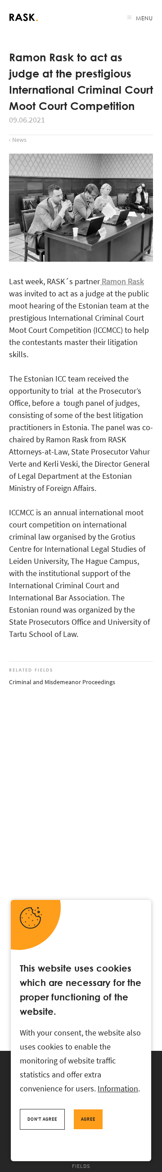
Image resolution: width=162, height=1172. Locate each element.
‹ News (18, 140)
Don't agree (42, 1119)
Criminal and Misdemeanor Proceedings (62, 682)
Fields (81, 1166)
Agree (88, 1119)
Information (118, 1088)
